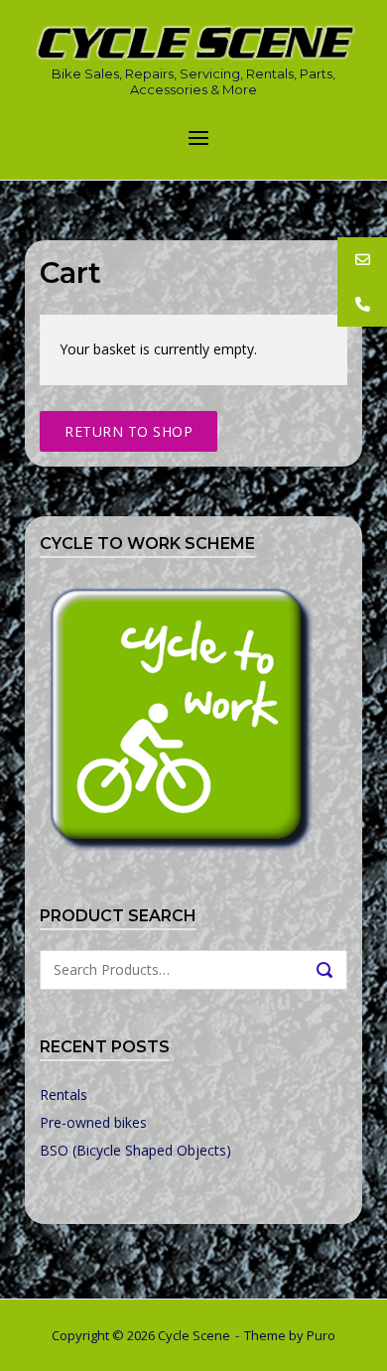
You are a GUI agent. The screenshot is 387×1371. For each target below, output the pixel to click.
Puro (321, 1335)
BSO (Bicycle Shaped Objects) (135, 1150)
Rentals (63, 1094)
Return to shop (128, 431)
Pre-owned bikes (93, 1122)
